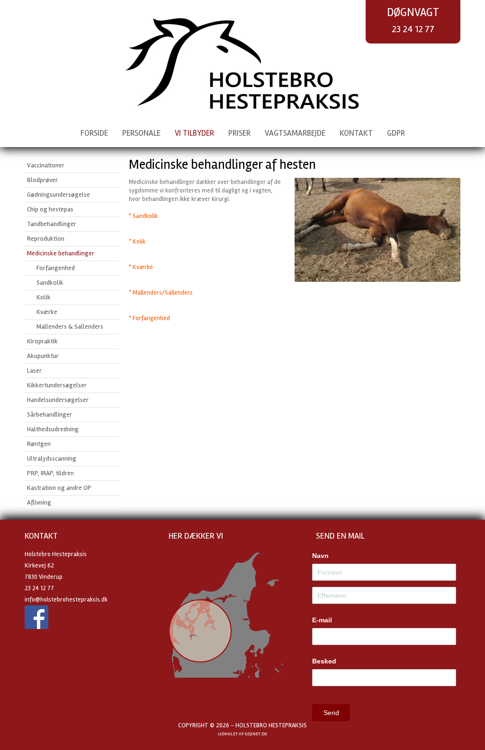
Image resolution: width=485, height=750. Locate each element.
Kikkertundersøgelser (57, 385)
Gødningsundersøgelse (58, 195)
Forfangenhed (55, 268)
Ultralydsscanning (51, 458)
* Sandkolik (143, 216)
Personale (141, 133)
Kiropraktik (42, 341)
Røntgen (39, 444)
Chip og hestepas (50, 209)
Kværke (46, 312)
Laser (34, 370)
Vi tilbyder (194, 133)
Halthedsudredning (53, 429)
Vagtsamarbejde (295, 133)
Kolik (43, 297)
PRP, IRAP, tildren (50, 473)
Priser (239, 133)
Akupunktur (43, 356)
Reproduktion (45, 239)
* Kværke (141, 267)
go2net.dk (256, 734)
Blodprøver (42, 180)
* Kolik (137, 241)
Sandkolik (49, 283)
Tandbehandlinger (51, 224)
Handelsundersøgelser (58, 400)
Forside (94, 133)
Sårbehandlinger (49, 414)
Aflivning (39, 502)
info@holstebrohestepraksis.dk (66, 599)
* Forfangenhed (149, 318)
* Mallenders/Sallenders (161, 293)
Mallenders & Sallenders (69, 327)
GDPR (396, 133)
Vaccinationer (45, 165)
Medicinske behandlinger (60, 253)
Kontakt (356, 133)
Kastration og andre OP (59, 488)
